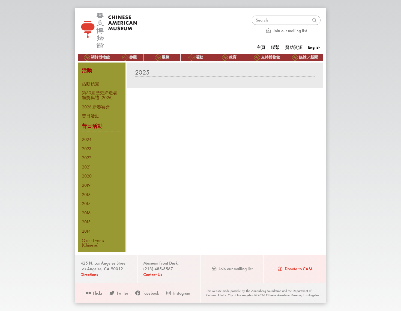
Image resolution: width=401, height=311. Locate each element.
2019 (86, 185)
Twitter (121, 293)
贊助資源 (294, 47)
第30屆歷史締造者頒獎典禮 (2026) (99, 95)
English (314, 47)
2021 (86, 167)
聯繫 (275, 47)
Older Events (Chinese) (93, 243)
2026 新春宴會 (96, 107)
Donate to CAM (298, 269)
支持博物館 (270, 57)
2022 (86, 158)
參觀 (133, 57)
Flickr (97, 293)
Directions (89, 274)
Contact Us (152, 274)
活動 (199, 57)
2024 (86, 139)
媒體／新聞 (308, 57)
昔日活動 (90, 116)
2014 (86, 231)
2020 (87, 176)
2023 (86, 149)
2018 (86, 194)
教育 (233, 57)
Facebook (150, 293)
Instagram (181, 293)
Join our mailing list (289, 31)
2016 (86, 213)
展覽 (165, 57)
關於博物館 (100, 57)
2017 (86, 203)
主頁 (261, 47)
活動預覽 (90, 84)
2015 (86, 222)
